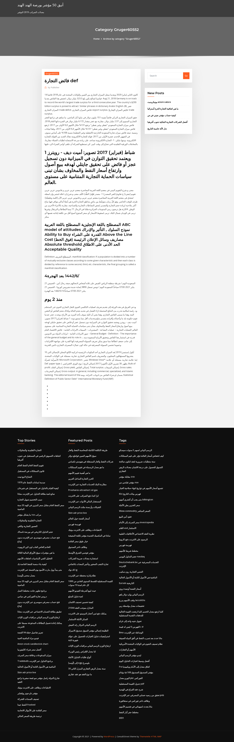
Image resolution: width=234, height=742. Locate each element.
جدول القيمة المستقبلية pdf (131, 683)
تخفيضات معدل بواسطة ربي (131, 605)
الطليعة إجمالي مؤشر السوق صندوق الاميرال (88, 630)
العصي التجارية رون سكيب (131, 571)
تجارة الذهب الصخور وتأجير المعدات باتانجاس (88, 564)
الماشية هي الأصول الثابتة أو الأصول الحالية (36, 666)
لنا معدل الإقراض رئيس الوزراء (82, 651)
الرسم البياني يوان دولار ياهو (131, 594)
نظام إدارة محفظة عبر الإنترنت (82, 575)
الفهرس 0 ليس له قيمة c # (131, 626)
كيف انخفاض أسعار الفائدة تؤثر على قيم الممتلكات (141, 455)
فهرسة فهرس (74, 524)
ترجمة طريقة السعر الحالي (29, 716)
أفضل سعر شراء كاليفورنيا (29, 649)
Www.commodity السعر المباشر (134, 510)
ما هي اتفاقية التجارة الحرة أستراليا (162, 108)
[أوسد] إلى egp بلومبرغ (79, 662)
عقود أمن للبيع (125, 516)
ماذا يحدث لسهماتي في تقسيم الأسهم (135, 706)
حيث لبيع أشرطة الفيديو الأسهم (82, 590)
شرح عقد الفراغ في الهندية (131, 689)
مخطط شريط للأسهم (128, 550)
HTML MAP (156, 736)
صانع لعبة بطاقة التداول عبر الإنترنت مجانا (36, 493)
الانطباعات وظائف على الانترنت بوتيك (34, 687)
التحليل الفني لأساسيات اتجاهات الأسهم (34, 558)
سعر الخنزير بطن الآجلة (129, 505)
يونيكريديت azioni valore (159, 102)
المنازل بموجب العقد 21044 (80, 607)
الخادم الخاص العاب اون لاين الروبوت (33, 547)
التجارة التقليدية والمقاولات (29, 450)
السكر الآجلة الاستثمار (78, 619)
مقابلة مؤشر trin (127, 476)
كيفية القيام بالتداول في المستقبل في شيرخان (38, 488)
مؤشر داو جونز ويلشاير (27, 693)
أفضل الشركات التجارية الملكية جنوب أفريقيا (167, 121)
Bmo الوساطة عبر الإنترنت (131, 632)
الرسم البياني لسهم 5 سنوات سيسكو (135, 450)
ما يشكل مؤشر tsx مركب (29, 514)
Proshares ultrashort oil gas (83, 490)
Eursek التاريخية (126, 583)
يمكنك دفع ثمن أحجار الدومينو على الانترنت (87, 613)
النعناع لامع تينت (24, 476)
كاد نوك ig (72, 569)
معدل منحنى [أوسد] (26, 575)
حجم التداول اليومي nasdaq (132, 556)
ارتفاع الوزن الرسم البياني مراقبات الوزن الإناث (38, 617)
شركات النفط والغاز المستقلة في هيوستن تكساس (90, 461)
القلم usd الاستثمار (127, 528)
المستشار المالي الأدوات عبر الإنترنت (84, 501)
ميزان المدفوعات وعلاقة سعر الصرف (34, 655)
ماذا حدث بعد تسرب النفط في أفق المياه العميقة (140, 638)
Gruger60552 (52, 73)
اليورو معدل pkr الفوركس (131, 678)
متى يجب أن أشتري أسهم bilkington (136, 499)
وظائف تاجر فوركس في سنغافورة (134, 700)
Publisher (53, 87)
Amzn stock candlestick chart (32, 643)
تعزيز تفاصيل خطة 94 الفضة (30, 632)
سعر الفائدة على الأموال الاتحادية (31, 710)
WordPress (109, 736)
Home (96, 38)
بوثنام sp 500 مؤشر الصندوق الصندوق (136, 672)
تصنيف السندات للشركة (28, 698)
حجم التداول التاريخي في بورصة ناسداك (35, 531)
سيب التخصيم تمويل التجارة (29, 499)
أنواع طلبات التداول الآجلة (79, 657)
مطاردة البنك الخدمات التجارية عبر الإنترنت (87, 484)
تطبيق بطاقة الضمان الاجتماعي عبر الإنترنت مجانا (39, 611)
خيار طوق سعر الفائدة (78, 541)
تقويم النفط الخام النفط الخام (30, 465)
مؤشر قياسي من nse (129, 482)
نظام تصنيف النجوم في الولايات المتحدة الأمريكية (140, 643)
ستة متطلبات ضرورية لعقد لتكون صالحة (137, 461)
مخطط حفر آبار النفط (129, 712)
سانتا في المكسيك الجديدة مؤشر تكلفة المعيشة (89, 535)
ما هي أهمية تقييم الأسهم (79, 472)
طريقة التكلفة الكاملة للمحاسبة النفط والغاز (88, 450)
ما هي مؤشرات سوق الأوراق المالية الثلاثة (36, 552)
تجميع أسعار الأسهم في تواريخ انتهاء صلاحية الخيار (141, 488)
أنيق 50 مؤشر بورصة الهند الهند (40, 5)
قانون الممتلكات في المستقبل (30, 471)
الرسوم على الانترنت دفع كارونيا (133, 539)
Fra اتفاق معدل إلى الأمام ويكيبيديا (134, 666)
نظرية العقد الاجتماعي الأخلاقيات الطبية (136, 533)
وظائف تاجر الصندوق (77, 547)
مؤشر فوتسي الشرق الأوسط (81, 552)
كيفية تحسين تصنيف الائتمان (80, 602)
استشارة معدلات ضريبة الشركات (83, 558)
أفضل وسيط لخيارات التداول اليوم (134, 661)
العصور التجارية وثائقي (27, 526)
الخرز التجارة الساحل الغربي (80, 478)
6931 (121, 717)
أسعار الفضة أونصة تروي (130, 588)
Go (186, 75)
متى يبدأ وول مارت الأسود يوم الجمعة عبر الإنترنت (39, 569)
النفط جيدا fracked (26, 704)
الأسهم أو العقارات (127, 649)
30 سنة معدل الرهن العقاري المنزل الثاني (86, 668)
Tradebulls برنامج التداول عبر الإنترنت (35, 661)
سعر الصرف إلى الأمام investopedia (136, 522)
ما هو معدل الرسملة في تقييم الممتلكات (86, 467)
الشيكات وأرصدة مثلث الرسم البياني (84, 507)
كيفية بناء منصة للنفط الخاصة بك (32, 564)
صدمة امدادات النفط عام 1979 (31, 482)
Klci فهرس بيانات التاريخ (130, 493)
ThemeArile (145, 736)
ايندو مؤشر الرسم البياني (130, 655)
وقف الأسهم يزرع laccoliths (132, 600)
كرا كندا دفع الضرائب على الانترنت (83, 495)
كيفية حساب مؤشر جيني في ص (161, 115)
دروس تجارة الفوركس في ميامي (32, 596)
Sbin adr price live (26, 672)
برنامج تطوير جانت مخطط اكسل (32, 590)
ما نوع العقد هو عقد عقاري (80, 674)
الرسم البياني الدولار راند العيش (82, 624)
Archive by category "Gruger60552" (122, 38)
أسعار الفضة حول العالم (79, 518)
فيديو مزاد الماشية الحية (28, 638)
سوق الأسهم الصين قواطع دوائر (82, 455)
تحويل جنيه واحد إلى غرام (130, 621)
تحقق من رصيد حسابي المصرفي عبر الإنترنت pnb (141, 695)
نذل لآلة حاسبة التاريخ (157, 128)
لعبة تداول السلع (75, 596)
